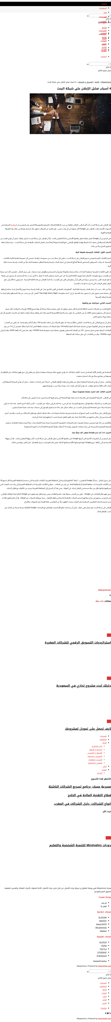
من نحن (104, 903)
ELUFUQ (103, 942)
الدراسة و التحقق (95, 749)
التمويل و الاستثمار (95, 763)
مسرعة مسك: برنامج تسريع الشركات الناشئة (80, 786)
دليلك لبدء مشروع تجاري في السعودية (83, 685)
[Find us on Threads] (105, 1013)
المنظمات (103, 22)
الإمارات (104, 4)
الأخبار (104, 47)
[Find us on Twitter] (110, 1013)
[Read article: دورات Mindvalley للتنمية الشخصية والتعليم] (55, 826)
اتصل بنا (104, 906)
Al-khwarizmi (102, 956)
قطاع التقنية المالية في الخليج (89, 795)
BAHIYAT (103, 921)
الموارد (104, 41)
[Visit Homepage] (107, 12)
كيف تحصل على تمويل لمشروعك (88, 729)
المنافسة (14, 225)
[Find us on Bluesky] (107, 1013)
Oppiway (103, 931)
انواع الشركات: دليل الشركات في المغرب (82, 804)
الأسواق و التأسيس (94, 753)
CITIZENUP (102, 952)
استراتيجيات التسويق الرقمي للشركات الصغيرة (78, 642)
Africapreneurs (101, 927)
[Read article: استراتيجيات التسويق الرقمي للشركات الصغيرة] (55, 619)
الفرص (104, 51)
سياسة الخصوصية (100, 961)
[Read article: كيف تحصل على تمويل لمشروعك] (55, 705)
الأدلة (104, 28)
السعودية (103, 8)
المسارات (103, 17)
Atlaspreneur (106, 82)
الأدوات (99, 773)
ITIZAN (104, 945)
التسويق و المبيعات (85, 82)
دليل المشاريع (97, 746)
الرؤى (104, 44)
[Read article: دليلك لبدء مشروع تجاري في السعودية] (55, 662)
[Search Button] (88, 64)
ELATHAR (103, 917)
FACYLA (103, 949)
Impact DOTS (101, 924)
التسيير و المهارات (95, 759)
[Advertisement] (55, 206)
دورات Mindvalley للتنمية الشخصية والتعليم (80, 845)
